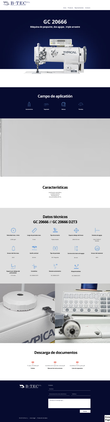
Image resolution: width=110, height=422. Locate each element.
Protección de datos (42, 418)
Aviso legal (32, 418)
